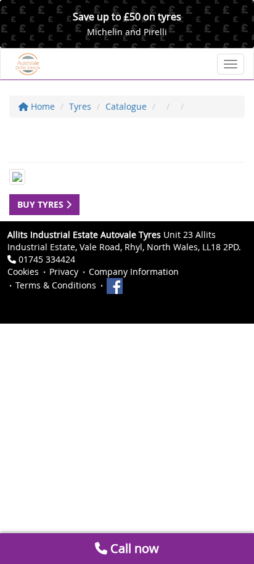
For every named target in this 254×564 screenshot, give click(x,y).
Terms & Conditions (55, 285)
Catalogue (126, 106)
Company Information (134, 271)
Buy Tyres (41, 204)
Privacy (63, 271)
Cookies (23, 271)
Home (41, 106)
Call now (133, 548)
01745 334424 (46, 259)
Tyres (80, 106)
